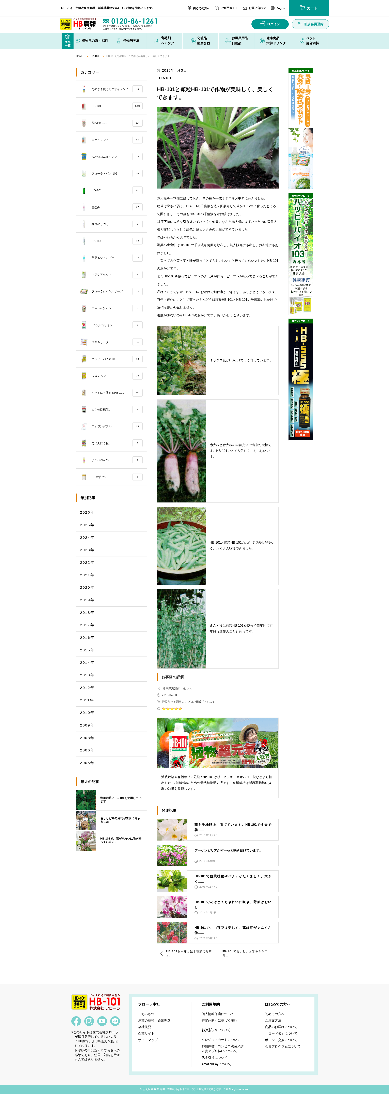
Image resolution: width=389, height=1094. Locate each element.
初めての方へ (201, 8)
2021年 (87, 575)
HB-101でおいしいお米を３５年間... (245, 953)
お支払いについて (216, 1030)
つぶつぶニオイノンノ (115, 156)
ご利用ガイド (229, 8)
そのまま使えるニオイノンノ (115, 89)
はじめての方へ (278, 1004)
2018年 (87, 613)
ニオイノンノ (115, 139)
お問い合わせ (257, 8)
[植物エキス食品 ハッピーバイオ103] (301, 254)
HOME (79, 56)
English (281, 8)
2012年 (87, 688)
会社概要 (144, 1027)
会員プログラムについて (283, 1046)
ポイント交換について (281, 1040)
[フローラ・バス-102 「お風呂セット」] (301, 129)
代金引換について (215, 1058)
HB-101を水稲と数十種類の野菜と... (189, 953)
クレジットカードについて (221, 1040)
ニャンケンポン (115, 308)
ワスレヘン (115, 375)
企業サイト (146, 1033)
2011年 (87, 700)
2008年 (87, 738)
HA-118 (115, 241)
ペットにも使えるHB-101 (115, 392)
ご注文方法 (273, 1020)
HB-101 (95, 56)
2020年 (87, 587)
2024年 (87, 538)
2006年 (87, 750)
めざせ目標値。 (115, 409)
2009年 (87, 725)
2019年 (87, 600)
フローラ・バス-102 (115, 173)
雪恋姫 (115, 207)
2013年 (87, 675)
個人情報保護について (218, 1014)
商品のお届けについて (281, 1027)
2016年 (87, 638)
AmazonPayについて (216, 1064)
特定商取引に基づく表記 (219, 1020)
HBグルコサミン (115, 325)
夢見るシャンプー (115, 257)
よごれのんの (115, 460)
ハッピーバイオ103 (115, 359)
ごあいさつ (146, 1014)
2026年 (87, 512)
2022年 (87, 562)
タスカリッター (115, 342)
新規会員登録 (314, 24)
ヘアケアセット (115, 274)
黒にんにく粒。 (115, 443)
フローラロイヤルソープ (115, 291)
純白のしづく (115, 224)
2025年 (87, 525)
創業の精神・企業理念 (154, 1020)
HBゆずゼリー (115, 477)
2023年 (87, 550)
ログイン (273, 24)
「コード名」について (281, 1033)
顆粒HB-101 (115, 122)
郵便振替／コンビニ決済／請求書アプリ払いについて (223, 1048)
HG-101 (115, 190)
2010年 (87, 713)
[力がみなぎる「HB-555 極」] (301, 379)
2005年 (87, 763)
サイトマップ (148, 1040)
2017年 (87, 625)
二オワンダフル (115, 426)
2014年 (87, 663)
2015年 (87, 650)
